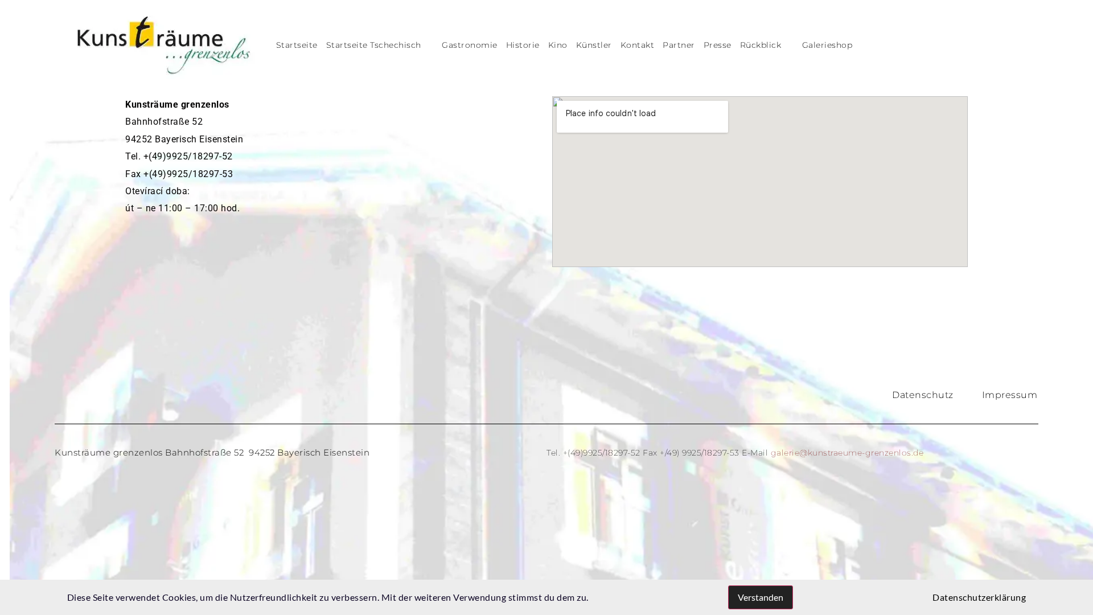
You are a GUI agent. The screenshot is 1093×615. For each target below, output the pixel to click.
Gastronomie (470, 45)
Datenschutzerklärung (979, 597)
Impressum (1010, 395)
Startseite (297, 45)
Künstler (594, 45)
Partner (679, 45)
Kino (558, 45)
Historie (523, 45)
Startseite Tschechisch (373, 45)
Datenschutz (923, 395)
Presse (718, 45)
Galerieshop (827, 45)
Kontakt (638, 45)
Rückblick (761, 45)
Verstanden (760, 597)
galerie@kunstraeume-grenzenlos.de (847, 453)
